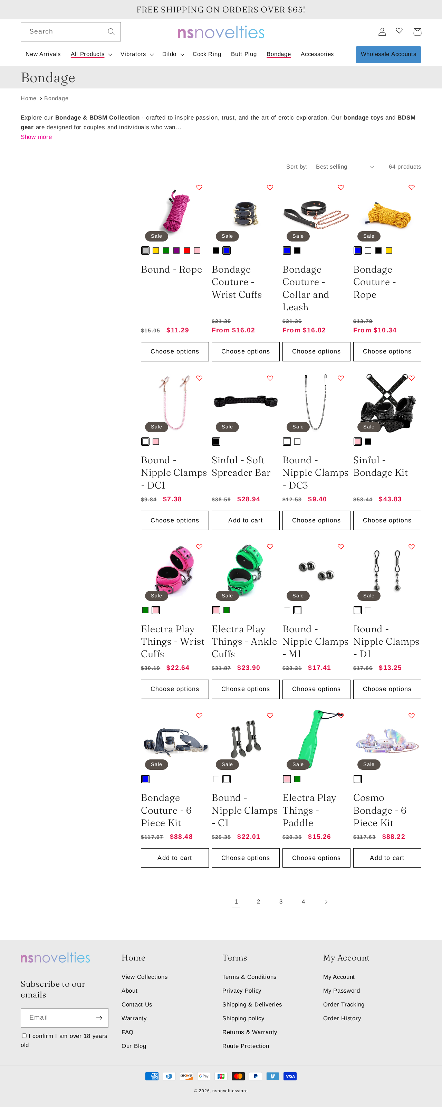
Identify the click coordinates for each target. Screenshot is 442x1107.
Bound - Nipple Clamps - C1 (245, 810)
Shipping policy (243, 1018)
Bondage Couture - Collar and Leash (305, 288)
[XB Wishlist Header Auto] (399, 30)
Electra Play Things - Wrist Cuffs (172, 641)
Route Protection (245, 1046)
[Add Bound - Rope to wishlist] (199, 187)
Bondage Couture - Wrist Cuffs (237, 281)
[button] (90, 54)
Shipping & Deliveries (252, 1004)
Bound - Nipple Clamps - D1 (386, 641)
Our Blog (134, 1046)
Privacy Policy (241, 990)
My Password (341, 990)
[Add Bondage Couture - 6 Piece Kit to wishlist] (199, 715)
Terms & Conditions (249, 977)
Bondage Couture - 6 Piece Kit (166, 810)
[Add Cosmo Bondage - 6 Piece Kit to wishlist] (411, 715)
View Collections (145, 977)
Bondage (56, 98)
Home (29, 98)
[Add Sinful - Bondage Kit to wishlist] (411, 378)
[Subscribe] (99, 1018)
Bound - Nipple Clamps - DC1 (174, 472)
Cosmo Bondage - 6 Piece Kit (380, 810)
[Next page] (326, 901)
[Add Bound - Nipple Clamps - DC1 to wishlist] (199, 378)
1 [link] (236, 901)
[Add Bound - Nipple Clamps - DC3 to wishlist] (341, 378)
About (130, 990)
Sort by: (297, 166)
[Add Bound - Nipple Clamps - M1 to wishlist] (341, 546)
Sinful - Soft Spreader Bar (241, 466)
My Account (339, 977)
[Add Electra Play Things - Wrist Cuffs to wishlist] (199, 546)
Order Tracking (344, 1004)
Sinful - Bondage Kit (380, 466)
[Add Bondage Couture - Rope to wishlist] (411, 187)
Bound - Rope (171, 269)
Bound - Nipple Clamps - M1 (315, 641)
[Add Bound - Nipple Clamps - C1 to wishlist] (270, 715)
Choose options (175, 351)
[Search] (111, 31)
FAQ (128, 1032)
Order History (342, 1018)
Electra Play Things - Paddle (309, 810)
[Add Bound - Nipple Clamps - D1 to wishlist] (411, 546)
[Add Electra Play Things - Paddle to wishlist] (341, 715)
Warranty (134, 1018)
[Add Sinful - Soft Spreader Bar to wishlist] (270, 378)
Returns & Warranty (249, 1032)
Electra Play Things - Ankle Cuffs (244, 641)
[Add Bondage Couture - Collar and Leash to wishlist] (341, 187)
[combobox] (71, 31)
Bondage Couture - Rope (374, 281)
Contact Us (137, 1004)
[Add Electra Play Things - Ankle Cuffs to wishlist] (270, 546)
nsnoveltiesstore (230, 1090)
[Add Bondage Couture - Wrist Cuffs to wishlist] (270, 187)
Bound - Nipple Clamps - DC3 (315, 472)
